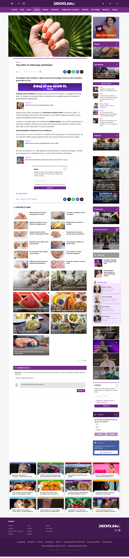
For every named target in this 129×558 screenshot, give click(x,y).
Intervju (85, 10)
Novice (14, 10)
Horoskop (55, 10)
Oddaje (114, 10)
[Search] (117, 3)
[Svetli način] (110, 3)
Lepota (37, 10)
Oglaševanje (21, 542)
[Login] (103, 3)
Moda (29, 10)
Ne (97, 427)
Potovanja (95, 10)
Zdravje (45, 10)
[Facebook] (18, 3)
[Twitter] (69, 72)
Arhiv (116, 415)
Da (97, 424)
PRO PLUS (40, 542)
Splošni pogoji (107, 542)
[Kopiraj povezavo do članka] (81, 72)
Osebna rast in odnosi (70, 10)
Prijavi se (50, 188)
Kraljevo (105, 10)
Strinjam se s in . (50, 184)
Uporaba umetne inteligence (77, 546)
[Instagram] (23, 3)
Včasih (98, 430)
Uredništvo (31, 542)
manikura (23, 199)
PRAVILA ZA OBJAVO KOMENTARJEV (24, 378)
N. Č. (19, 72)
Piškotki (58, 542)
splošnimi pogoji (48, 184)
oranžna (34, 199)
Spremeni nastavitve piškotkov (74, 542)
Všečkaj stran (107, 452)
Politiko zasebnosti (59, 184)
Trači (22, 10)
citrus (29, 199)
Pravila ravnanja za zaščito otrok (54, 546)
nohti (18, 199)
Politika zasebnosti (93, 542)
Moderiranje (49, 542)
